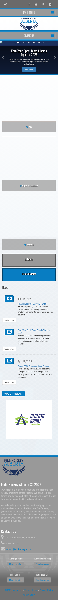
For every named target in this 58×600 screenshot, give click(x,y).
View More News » (13, 393)
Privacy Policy (46, 590)
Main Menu (29, 12)
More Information (15, 564)
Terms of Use (30, 590)
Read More (29, 69)
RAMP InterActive (13, 590)
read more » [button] (9, 320)
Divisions (29, 36)
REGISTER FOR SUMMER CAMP (32, 303)
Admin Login (29, 594)
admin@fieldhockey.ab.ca (18, 549)
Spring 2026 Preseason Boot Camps (33, 366)
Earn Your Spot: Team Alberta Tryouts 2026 (33, 331)
